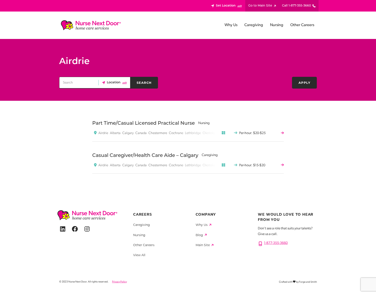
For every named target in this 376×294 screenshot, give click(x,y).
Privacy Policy (119, 282)
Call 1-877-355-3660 (296, 5)
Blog (200, 235)
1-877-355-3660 (276, 243)
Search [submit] (144, 83)
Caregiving (253, 25)
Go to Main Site (260, 5)
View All (139, 255)
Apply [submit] (304, 83)
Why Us (231, 25)
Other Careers (302, 25)
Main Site (203, 245)
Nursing (276, 25)
